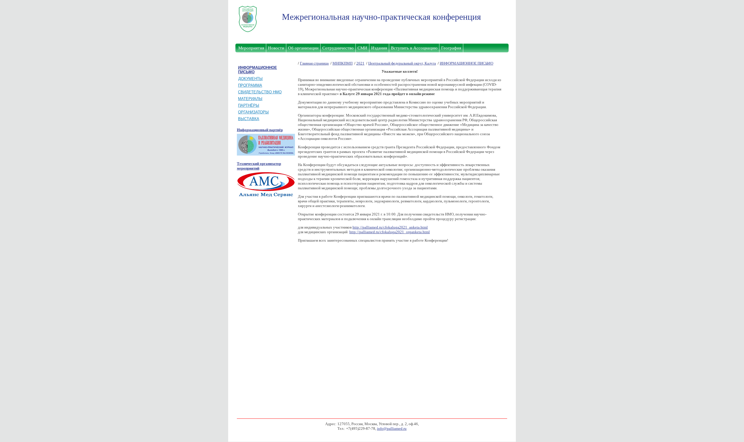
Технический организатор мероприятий (259, 165)
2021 (360, 63)
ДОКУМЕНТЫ (250, 78)
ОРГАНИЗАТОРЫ (253, 112)
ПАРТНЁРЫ (248, 105)
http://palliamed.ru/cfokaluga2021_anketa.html (390, 227)
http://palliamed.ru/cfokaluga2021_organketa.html (389, 232)
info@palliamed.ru (392, 428)
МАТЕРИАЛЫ (250, 99)
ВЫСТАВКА (248, 119)
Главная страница (314, 63)
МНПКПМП (342, 63)
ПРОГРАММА (250, 85)
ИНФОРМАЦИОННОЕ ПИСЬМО (466, 63)
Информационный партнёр (260, 130)
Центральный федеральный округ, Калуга (402, 63)
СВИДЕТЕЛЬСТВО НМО (260, 92)
